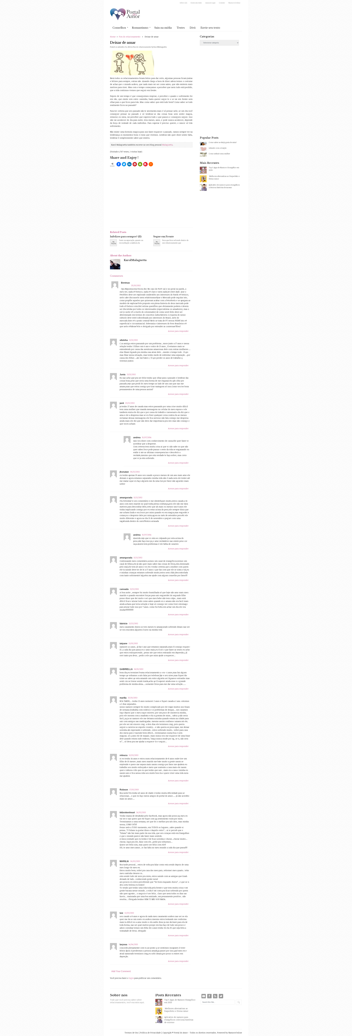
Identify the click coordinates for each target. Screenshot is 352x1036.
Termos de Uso (131, 1032)
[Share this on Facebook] (118, 164)
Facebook (209, 996)
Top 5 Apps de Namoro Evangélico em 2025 (224, 168)
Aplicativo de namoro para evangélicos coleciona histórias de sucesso (224, 186)
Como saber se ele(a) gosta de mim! (223, 142)
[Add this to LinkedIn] (129, 164)
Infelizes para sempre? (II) (125, 236)
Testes (181, 27)
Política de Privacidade (150, 1032)
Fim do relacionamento (129, 36)
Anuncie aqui (210, 3)
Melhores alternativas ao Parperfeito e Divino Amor (224, 177)
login (131, 978)
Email (203, 996)
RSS (215, 996)
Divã (193, 27)
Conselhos (120, 27)
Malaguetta (167, 144)
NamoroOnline (234, 3)
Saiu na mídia (163, 27)
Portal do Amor (125, 14)
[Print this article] (140, 164)
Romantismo (141, 27)
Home (113, 36)
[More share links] (151, 164)
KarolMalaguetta (160, 47)
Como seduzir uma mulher (219, 153)
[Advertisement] (142, 205)
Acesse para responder (178, 331)
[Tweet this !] (124, 164)
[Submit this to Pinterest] (135, 164)
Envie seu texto (196, 3)
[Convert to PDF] (145, 164)
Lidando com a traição (218, 148)
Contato (222, 3)
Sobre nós (183, 3)
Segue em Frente (163, 236)
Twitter (221, 996)
